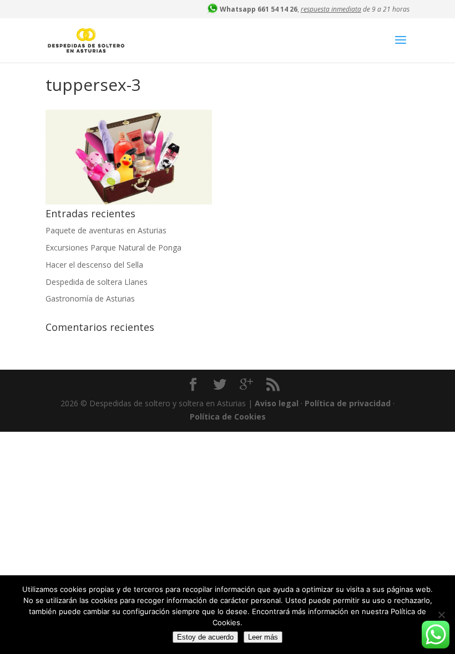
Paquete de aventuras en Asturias (106, 230)
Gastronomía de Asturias (90, 298)
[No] (441, 614)
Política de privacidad (348, 403)
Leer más (263, 637)
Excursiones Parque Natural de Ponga (113, 247)
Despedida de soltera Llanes (97, 282)
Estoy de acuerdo (205, 637)
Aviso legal (277, 403)
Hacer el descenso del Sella (94, 264)
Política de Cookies (228, 416)
